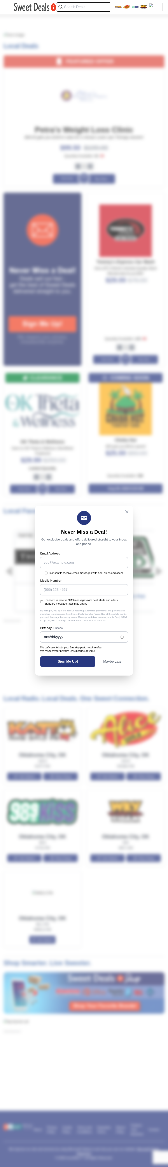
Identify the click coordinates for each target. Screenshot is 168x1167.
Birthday (52, 628)
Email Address (50, 553)
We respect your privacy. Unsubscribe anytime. (68, 651)
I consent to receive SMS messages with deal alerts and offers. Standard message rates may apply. (81, 602)
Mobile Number (50, 580)
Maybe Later (112, 661)
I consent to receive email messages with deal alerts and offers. (86, 573)
